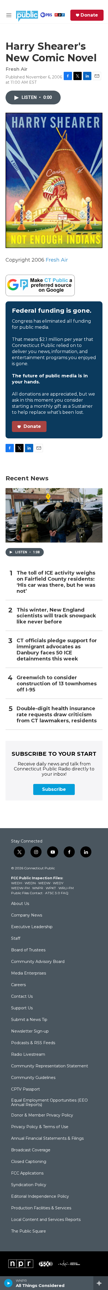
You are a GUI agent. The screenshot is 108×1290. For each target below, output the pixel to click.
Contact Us (22, 996)
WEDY (58, 883)
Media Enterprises (28, 973)
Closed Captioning (28, 1162)
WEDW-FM (20, 888)
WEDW (44, 883)
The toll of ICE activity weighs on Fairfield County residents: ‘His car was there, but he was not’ (56, 582)
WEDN (30, 883)
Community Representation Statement (49, 1066)
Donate (89, 15)
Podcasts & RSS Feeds (33, 1043)
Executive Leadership (32, 927)
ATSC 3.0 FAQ (56, 893)
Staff (15, 938)
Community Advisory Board (38, 962)
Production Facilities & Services (41, 1208)
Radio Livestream (28, 1054)
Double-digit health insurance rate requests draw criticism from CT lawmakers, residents (57, 715)
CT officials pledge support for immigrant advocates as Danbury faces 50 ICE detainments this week (57, 650)
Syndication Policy (28, 1185)
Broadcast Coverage (30, 1150)
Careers (18, 985)
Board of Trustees (28, 950)
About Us (20, 904)
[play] (8, 1283)
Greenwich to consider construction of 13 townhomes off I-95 (57, 684)
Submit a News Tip (29, 1020)
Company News (26, 915)
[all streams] (100, 1283)
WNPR (37, 888)
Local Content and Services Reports (46, 1220)
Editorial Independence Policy (40, 1196)
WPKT (51, 888)
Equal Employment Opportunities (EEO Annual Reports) (49, 1102)
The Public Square (28, 1231)
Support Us (22, 1008)
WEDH (16, 883)
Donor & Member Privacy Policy (42, 1115)
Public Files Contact (27, 893)
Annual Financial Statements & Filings (47, 1138)
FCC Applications (27, 1173)
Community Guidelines (33, 1078)
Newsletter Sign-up (30, 1031)
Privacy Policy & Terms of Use (39, 1127)
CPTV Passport (25, 1089)
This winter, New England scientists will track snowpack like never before (56, 616)
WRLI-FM (66, 888)
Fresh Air (57, 260)
